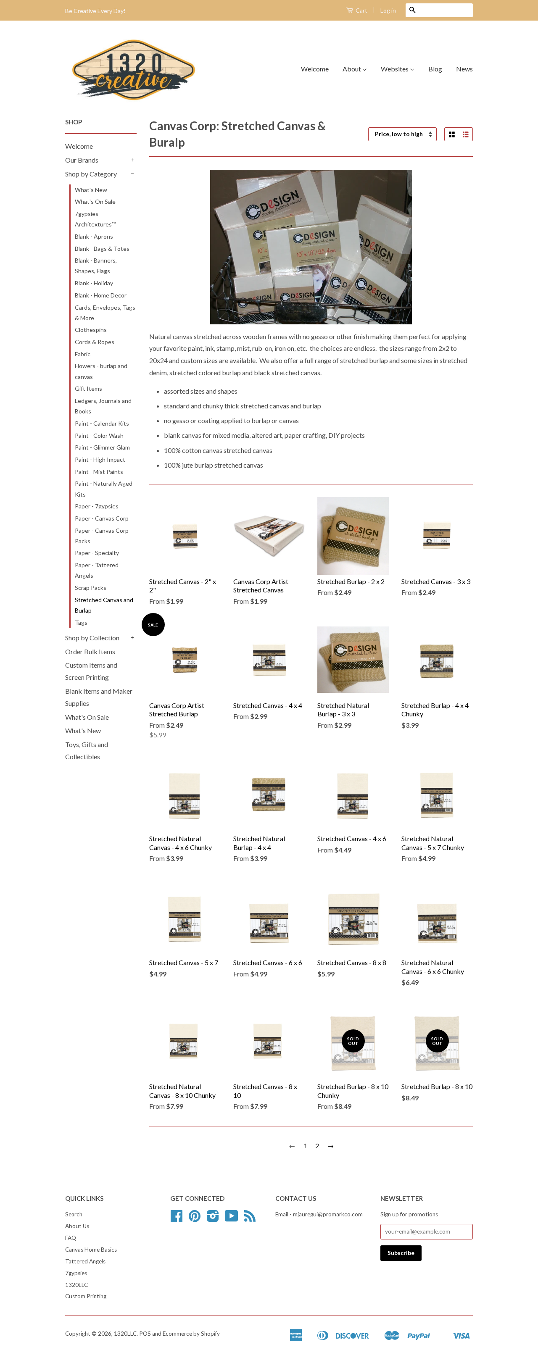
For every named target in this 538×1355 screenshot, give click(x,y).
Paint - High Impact (100, 459)
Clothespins (91, 329)
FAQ (70, 1237)
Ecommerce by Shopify (191, 1333)
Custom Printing (85, 1296)
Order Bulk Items (90, 651)
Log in (388, 10)
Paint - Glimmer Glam (102, 447)
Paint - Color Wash (99, 435)
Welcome (315, 69)
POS (145, 1333)
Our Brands (81, 160)
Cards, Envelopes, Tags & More (105, 312)
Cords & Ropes (94, 341)
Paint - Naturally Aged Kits (103, 488)
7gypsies (76, 1273)
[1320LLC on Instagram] (212, 1219)
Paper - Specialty (97, 552)
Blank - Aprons (94, 236)
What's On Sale (95, 201)
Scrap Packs (90, 587)
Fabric (82, 354)
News (464, 69)
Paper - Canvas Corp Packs (102, 536)
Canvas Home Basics (91, 1249)
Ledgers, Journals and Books (103, 406)
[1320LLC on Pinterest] (194, 1219)
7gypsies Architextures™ (95, 219)
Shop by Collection (92, 638)
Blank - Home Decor (101, 295)
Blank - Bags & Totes (102, 248)
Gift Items (88, 388)
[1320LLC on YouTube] (231, 1219)
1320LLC (76, 1284)
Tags (81, 622)
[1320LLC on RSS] (250, 1219)
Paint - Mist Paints (99, 471)
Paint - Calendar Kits (102, 423)
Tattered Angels (85, 1261)
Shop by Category (91, 174)
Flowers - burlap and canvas (101, 371)
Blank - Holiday (94, 283)
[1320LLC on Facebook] (176, 1219)
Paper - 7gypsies (97, 506)
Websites (395, 69)
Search (73, 1214)
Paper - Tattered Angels (97, 570)
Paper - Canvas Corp (102, 518)
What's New (91, 189)
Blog (435, 69)
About (352, 69)
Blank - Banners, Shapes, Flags (96, 265)
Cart (360, 10)
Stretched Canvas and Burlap (104, 605)
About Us (77, 1226)
